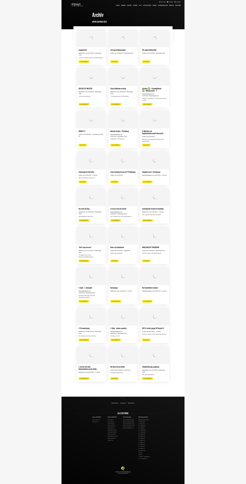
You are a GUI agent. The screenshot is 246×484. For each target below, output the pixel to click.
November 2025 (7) (112, 432)
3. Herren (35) (141, 424)
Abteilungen (147, 5)
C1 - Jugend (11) (142, 430)
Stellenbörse (114, 403)
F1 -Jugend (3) (141, 440)
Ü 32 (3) (140, 452)
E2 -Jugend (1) (141, 438)
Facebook (171, 2)
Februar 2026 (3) (111, 426)
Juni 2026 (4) (111, 419)
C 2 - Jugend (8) (141, 432)
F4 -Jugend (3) (141, 446)
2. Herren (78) (141, 422)
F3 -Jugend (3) (141, 444)
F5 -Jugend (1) (141, 448)
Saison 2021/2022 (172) (128, 426)
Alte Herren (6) (141, 450)
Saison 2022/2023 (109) (128, 424)
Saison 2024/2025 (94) (128, 419)
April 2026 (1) (111, 422)
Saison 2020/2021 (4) (128, 428)
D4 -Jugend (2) (141, 436)
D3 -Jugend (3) (141, 434)
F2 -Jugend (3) (141, 442)
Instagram (178, 2)
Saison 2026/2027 (96, 417)
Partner (178, 5)
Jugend (135, 5)
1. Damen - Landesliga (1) (144, 456)
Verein (154, 5)
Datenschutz (131, 403)
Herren (123, 5)
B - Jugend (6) (141, 428)
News (118, 5)
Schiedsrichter (163, 5)
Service (171, 5)
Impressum (123, 403)
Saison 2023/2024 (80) (128, 422)
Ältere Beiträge (127, 417)
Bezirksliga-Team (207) (143, 419)
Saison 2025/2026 (112, 417)
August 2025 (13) (112, 438)
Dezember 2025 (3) (112, 430)
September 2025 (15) (113, 436)
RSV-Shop (163, 2)
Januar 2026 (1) (111, 428)
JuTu (140, 5)
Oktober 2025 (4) (112, 434)
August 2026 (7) (96, 419)
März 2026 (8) (111, 424)
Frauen (129, 5)
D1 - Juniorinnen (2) (142, 458)
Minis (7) (140, 454)
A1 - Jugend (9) (141, 426)
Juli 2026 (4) (95, 422)
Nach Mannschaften (143, 417)
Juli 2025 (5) (110, 440)
